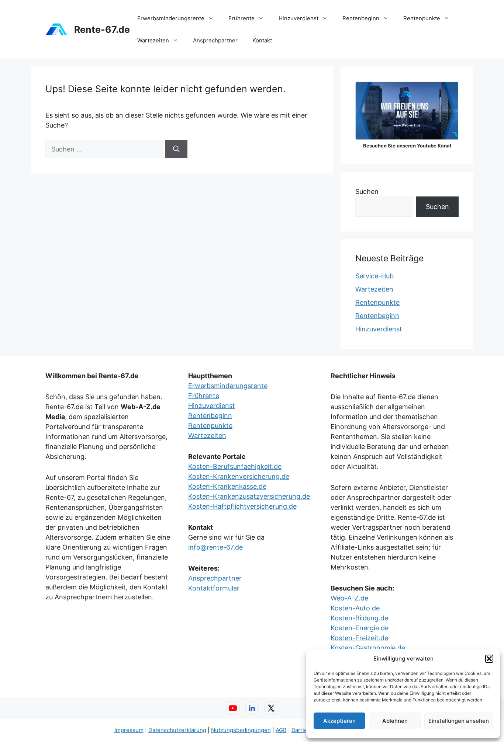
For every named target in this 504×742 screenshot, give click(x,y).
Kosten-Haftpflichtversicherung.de (242, 506)
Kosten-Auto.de (355, 608)
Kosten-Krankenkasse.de (227, 486)
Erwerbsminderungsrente (170, 18)
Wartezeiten (153, 40)
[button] (489, 658)
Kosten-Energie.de (360, 628)
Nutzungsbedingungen (241, 730)
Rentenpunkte (421, 18)
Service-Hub (374, 276)
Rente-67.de (102, 29)
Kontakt (262, 40)
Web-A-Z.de (349, 598)
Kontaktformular (213, 588)
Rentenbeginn (360, 18)
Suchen (367, 191)
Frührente (241, 18)
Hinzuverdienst (298, 18)
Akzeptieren (339, 720)
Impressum (129, 730)
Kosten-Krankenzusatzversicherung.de (249, 496)
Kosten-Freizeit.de (359, 638)
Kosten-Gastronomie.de (368, 648)
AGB (281, 730)
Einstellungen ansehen (458, 720)
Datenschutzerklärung (177, 730)
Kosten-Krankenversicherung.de (238, 476)
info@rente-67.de (215, 547)
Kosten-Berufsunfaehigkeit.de (235, 466)
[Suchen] (176, 149)
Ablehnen (395, 720)
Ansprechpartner (215, 40)
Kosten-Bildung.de (359, 618)
